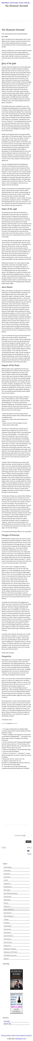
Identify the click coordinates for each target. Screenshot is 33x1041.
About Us (23, 1035)
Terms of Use (15, 1035)
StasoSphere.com (20, 1038)
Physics (6, 903)
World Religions (9, 916)
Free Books (7, 1021)
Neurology (7, 890)
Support (6, 958)
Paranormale (8, 942)
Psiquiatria (7, 945)
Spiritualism (7, 913)
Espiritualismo (8, 936)
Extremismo (7, 939)
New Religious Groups (10, 893)
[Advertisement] (16, 16)
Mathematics (8, 887)
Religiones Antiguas (10, 949)
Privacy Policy (6, 1035)
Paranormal (7, 896)
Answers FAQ (7, 1024)
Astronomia (7, 929)
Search (29, 1035)
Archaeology (7, 867)
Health (6, 880)
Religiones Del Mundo (10, 952)
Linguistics (7, 883)
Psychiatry (7, 906)
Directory (7, 923)
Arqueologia (7, 926)
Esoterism (7, 874)
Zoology (6, 919)
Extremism (7, 877)
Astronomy (7, 870)
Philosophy (7, 900)
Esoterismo (7, 932)
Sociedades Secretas (10, 955)
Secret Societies (9, 910)
